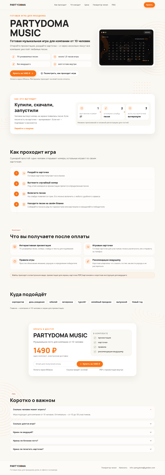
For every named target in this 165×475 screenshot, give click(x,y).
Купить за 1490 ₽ (21, 73)
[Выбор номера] (145, 60)
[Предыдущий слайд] (104, 49)
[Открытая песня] (146, 60)
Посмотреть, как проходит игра (60, 73)
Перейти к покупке (23, 128)
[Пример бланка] (148, 60)
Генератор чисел (100, 5)
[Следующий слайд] (148, 49)
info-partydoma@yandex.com (142, 468)
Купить (149, 5)
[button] (126, 49)
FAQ (113, 5)
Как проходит (60, 5)
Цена (87, 5)
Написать (123, 468)
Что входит (75, 5)
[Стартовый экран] (143, 60)
